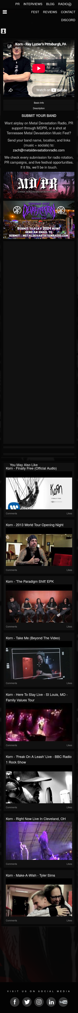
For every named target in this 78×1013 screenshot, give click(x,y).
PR (17, 4)
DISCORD (68, 20)
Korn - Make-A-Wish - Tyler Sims (30, 875)
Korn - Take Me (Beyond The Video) (33, 637)
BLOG (50, 4)
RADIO (63, 4)
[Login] (70, 4)
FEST (35, 12)
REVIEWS (50, 12)
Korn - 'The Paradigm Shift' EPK (30, 581)
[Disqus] (38, 293)
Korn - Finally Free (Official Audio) (31, 468)
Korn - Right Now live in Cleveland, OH (36, 818)
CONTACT (68, 12)
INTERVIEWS (32, 4)
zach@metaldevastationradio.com (39, 149)
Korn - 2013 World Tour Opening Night (34, 524)
